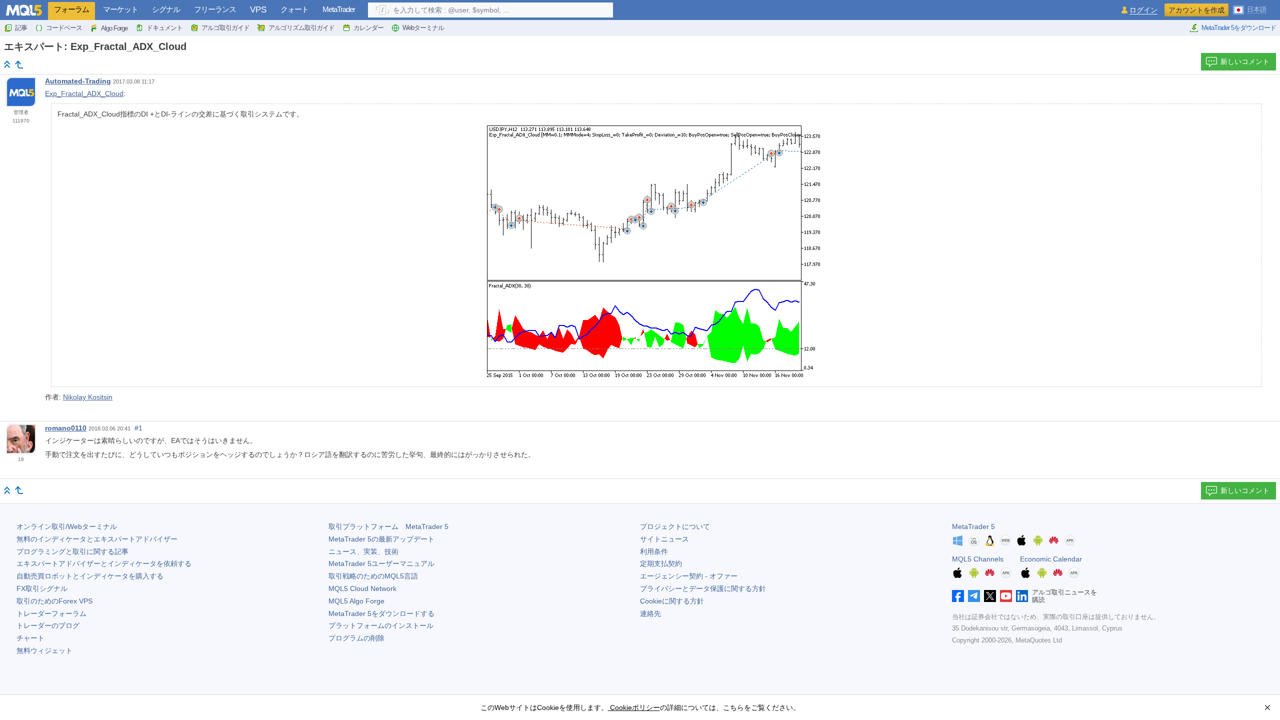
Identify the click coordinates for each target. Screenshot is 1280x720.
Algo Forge (114, 28)
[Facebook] (958, 596)
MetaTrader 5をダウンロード (1239, 28)
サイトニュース (664, 539)
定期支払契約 (661, 564)
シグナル (166, 9)
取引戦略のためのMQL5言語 (373, 576)
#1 (138, 428)
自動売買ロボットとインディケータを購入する (90, 576)
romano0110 (65, 428)
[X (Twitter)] (990, 596)
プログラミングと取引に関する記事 (72, 552)
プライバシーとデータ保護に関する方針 (703, 588)
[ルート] (7, 64)
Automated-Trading (78, 81)
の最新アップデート (381, 539)
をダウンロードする (381, 614)
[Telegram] (974, 596)
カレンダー (369, 28)
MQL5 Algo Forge (356, 601)
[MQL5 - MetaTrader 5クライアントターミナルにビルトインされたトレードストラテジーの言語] (24, 10)
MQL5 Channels (978, 559)
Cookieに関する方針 (672, 601)
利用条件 (654, 552)
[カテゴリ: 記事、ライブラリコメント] (19, 64)
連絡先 (650, 614)
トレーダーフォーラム (51, 614)
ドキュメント (164, 28)
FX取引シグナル (42, 588)
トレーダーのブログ (48, 626)
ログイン (1144, 10)
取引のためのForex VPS (54, 601)
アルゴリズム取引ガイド (301, 28)
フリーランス (215, 9)
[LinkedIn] (1022, 596)
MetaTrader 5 (973, 526)
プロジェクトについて (675, 526)
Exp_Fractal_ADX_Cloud (84, 94)
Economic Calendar (1051, 559)
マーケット (120, 9)
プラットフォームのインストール (381, 626)
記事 (21, 28)
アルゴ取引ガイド (226, 28)
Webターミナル (423, 28)
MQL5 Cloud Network (362, 588)
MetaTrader (338, 9)
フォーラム (71, 9)
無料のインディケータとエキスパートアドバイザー (97, 539)
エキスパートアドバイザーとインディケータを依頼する (104, 564)
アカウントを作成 (1196, 10)
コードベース (64, 28)
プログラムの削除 (356, 638)
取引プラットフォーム (388, 526)
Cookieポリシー (634, 708)
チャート (30, 638)
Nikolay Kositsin (87, 397)
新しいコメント (1245, 62)
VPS (258, 9)
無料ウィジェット (44, 650)
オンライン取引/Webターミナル (66, 526)
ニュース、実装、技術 (363, 552)
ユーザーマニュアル (381, 564)
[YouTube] (1006, 596)
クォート (294, 9)
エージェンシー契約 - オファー (689, 576)
